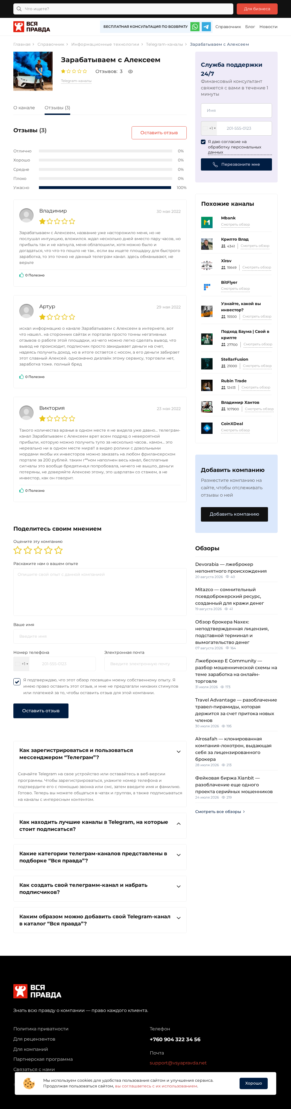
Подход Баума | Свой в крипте (245, 334)
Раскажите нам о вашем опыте (45, 563)
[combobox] (21, 664)
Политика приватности (40, 1029)
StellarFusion (234, 359)
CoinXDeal (232, 423)
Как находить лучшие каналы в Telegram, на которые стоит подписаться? (93, 825)
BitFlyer (229, 282)
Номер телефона (31, 652)
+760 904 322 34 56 (175, 1039)
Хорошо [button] (253, 1083)
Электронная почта (124, 652)
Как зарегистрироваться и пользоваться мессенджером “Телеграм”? (76, 753)
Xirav (226, 260)
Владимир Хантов (240, 402)
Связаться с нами (34, 1069)
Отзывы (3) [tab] (57, 107)
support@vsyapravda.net (178, 1063)
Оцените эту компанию (38, 541)
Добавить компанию (234, 514)
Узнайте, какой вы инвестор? (241, 306)
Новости (268, 26)
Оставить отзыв (159, 132)
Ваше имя (23, 624)
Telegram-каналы (76, 81)
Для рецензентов (34, 1039)
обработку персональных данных (234, 149)
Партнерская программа (43, 1059)
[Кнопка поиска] (19, 8)
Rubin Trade (234, 380)
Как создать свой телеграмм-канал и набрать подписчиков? (83, 888)
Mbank (228, 217)
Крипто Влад (235, 239)
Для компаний (30, 1049)
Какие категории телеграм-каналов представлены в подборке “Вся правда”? (93, 857)
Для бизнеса (257, 8)
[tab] (100, 753)
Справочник (228, 26)
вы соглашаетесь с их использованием (156, 1086)
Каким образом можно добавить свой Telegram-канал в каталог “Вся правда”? (95, 920)
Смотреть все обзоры (218, 811)
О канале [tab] (24, 107)
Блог (250, 26)
